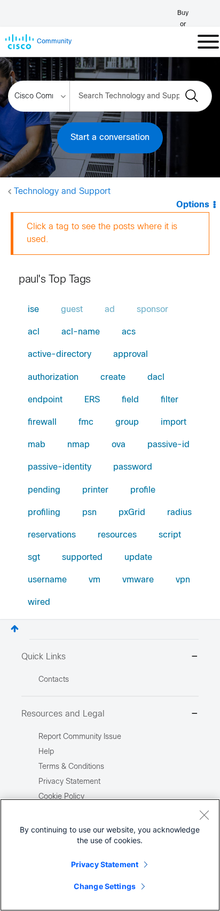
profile (142, 490)
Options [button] (192, 205)
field (130, 400)
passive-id (168, 445)
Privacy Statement (104, 864)
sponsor (152, 310)
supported (82, 558)
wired (39, 602)
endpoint (45, 400)
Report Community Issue (79, 737)
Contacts (53, 679)
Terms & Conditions (71, 767)
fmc (85, 422)
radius (179, 513)
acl (34, 332)
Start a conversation (110, 138)
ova (118, 445)
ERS (92, 400)
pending (44, 490)
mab (36, 445)
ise (33, 310)
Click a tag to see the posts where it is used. (102, 233)
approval (130, 355)
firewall (42, 422)
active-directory (59, 355)
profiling (44, 513)
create (112, 377)
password (132, 467)
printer (95, 490)
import (173, 422)
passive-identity (59, 467)
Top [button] (14, 629)
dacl (155, 377)
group (127, 422)
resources (117, 535)
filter (169, 400)
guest (72, 310)
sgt (34, 558)
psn (89, 513)
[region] (110, 855)
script (170, 535)
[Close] (204, 814)
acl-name (80, 332)
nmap (78, 445)
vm (94, 580)
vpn (183, 580)
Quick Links (43, 657)
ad (110, 310)
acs (129, 332)
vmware (138, 580)
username (47, 580)
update (138, 558)
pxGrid (132, 513)
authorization (53, 377)
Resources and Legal (63, 714)
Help (46, 752)
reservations (52, 535)
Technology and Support (62, 192)
